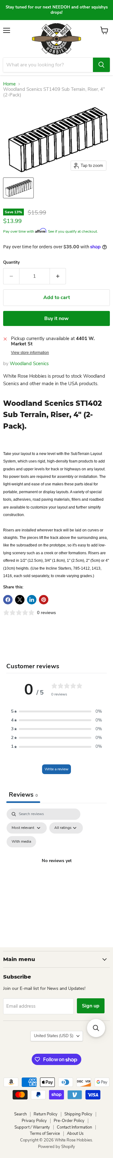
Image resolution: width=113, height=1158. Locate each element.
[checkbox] (21, 841)
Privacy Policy (34, 1121)
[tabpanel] (56, 868)
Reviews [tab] (23, 794)
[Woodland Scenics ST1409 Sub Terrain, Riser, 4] (18, 188)
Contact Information (74, 1127)
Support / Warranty (32, 1127)
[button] (56, 711)
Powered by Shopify (56, 1147)
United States (53, 1036)
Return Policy (45, 1114)
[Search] (101, 65)
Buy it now (56, 318)
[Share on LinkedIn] (31, 599)
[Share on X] (19, 599)
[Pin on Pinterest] (43, 599)
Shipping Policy (78, 1114)
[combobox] (48, 65)
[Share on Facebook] (8, 599)
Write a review (56, 769)
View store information (30, 352)
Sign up (91, 1005)
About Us (75, 1133)
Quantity (11, 262)
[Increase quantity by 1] (58, 276)
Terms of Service (45, 1133)
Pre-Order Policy (69, 1121)
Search (20, 1114)
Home (9, 84)
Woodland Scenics (29, 363)
